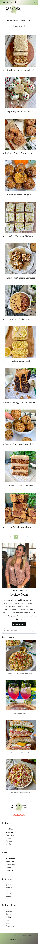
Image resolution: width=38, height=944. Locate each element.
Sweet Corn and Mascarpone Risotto (20, 673)
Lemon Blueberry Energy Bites (20, 444)
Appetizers (10, 832)
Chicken (9, 911)
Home (9, 20)
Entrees (9, 838)
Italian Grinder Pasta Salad (20, 792)
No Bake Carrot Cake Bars (20, 485)
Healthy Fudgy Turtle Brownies (20, 402)
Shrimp (8, 914)
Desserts (9, 841)
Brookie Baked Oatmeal (20, 319)
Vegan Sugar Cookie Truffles (20, 111)
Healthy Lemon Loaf (20, 361)
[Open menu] (34, 9)
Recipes (15, 20)
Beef (7, 923)
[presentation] (20, 51)
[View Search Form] (34, 2)
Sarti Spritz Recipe (20, 713)
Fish (7, 920)
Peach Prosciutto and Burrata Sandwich (21, 753)
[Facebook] (4, 2)
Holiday (9, 897)
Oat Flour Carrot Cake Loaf (20, 70)
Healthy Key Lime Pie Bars (20, 236)
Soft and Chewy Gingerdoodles (20, 153)
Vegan (8, 867)
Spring (8, 885)
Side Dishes (10, 835)
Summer (9, 888)
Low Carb (9, 870)
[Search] (33, 630)
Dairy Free (10, 861)
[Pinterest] (11, 2)
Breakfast (9, 829)
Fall (7, 891)
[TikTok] (15, 2)
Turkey (8, 917)
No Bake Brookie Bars (20, 527)
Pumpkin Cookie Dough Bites (20, 194)
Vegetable (10, 926)
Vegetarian (10, 864)
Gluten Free (10, 858)
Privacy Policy (27, 935)
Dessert (22, 20)
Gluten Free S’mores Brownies (20, 277)
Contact (15, 935)
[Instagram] (7, 2)
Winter (8, 894)
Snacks (8, 844)
